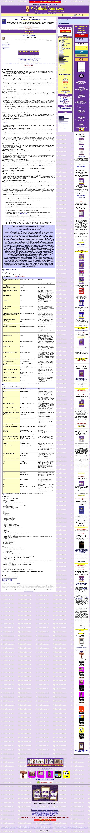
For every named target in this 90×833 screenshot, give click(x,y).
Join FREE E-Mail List (81, 26)
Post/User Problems (35, 814)
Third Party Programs (81, 121)
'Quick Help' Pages (81, 88)
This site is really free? (81, 101)
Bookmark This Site (40, 4)
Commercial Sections (55, 811)
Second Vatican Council (15, 129)
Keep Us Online (53, 13)
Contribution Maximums (54, 809)
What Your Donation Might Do (65, 91)
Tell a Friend (81, 116)
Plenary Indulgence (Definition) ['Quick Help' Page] (28, 59)
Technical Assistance (45, 813)
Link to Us (81, 118)
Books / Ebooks (78, 89)
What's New (81, 83)
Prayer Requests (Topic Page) (64, 23)
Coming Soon (81, 95)
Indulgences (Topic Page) (63, 19)
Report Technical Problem (54, 813)
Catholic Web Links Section (21, 213)
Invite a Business (81, 117)
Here (18, 276)
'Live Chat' (82, 94)
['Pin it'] (65, 77)
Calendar (81, 98)
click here (51, 589)
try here (5, 122)
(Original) (81, 146)
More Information (65, 79)
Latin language (84, 588)
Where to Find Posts (40, 809)
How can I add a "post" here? (81, 102)
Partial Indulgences (5, 47)
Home (79, 28)
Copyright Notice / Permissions (52, 814)
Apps (81, 91)
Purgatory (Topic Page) (63, 20)
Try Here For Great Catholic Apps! (81, 650)
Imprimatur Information (81, 106)
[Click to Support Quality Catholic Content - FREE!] (65, 82)
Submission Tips (47, 809)
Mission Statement (81, 103)
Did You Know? (34, 811)
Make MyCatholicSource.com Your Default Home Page (45, 815)
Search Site (34, 813)
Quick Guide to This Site (81, 82)
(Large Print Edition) (81, 156)
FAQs (81, 114)
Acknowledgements (48, 811)
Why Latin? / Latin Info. (81, 197)
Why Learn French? (81, 246)
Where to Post (34, 809)
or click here (14, 119)
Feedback (81, 124)
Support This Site (35, 810)
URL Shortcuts (81, 97)
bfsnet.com (85, 127)
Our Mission (55, 804)
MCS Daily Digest (81, 30)
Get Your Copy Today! (81, 166)
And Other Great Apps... (81, 705)
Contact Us (81, 125)
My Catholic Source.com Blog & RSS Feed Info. (81, 120)
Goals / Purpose (81, 100)
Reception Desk (81, 84)
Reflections (81, 92)
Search (83, 28)
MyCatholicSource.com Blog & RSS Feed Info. (41, 812)
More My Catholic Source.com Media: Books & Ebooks (81, 751)
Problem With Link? (65, 80)
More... (65, 128)
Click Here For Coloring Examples (81, 330)
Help (25, 591)
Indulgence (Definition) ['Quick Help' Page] (29, 55)
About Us (81, 113)
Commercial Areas (81, 111)
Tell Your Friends (53, 4)
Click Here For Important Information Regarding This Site (42, 13)
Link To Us (46, 4)
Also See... (4, 48)
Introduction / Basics (6, 44)
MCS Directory (81, 109)
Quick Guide (35, 804)
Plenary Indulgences (6, 45)
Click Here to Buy (81, 426)
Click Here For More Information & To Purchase (81, 630)
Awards (81, 123)
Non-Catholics (81, 112)
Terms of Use (28, 591)
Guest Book (56, 810)
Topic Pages (81, 87)
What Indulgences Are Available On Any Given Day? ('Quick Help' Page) (29, 58)
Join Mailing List (39, 813)
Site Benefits (39, 811)
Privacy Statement (81, 104)
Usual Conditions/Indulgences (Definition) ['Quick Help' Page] (29, 60)
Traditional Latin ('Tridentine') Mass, (81, 598)
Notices (81, 85)
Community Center (81, 110)
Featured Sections (81, 96)
